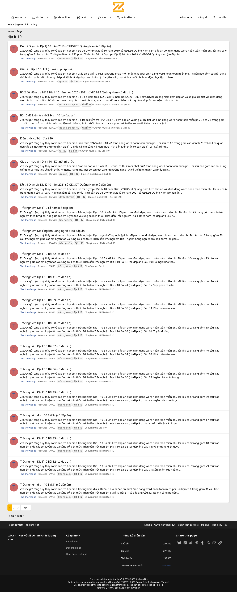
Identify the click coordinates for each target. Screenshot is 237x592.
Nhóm (84, 17)
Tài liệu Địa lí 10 (101, 150)
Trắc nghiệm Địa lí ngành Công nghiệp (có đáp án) (53, 231)
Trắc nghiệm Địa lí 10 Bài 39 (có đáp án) (45, 300)
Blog (104, 17)
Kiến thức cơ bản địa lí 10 (36, 138)
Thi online (64, 17)
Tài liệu (40, 17)
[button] (25, 17)
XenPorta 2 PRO (104, 587)
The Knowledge (28, 58)
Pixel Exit (88, 584)
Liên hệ (148, 524)
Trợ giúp (205, 524)
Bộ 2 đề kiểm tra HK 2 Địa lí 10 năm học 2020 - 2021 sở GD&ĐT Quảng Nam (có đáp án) (76, 92)
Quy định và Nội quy (164, 524)
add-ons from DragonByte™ (109, 582)
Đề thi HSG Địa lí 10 (108, 58)
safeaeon (166, 565)
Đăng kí (35, 24)
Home (18, 17)
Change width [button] (16, 524)
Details (165, 582)
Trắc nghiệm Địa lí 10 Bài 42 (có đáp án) (45, 254)
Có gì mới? (73, 535)
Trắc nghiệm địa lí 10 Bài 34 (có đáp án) (45, 415)
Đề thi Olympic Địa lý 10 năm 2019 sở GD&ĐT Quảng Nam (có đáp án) (65, 46)
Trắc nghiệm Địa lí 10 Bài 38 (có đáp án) (45, 323)
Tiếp (24, 507)
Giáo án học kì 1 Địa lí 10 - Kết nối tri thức (47, 161)
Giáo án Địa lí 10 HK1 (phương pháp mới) (46, 69)
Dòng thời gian (74, 547)
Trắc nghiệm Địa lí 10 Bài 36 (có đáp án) (45, 369)
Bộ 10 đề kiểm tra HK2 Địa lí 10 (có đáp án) (47, 115)
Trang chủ (217, 524)
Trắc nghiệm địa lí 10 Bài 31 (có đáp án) (45, 484)
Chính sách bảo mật (188, 524)
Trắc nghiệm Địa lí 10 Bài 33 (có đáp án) (45, 438)
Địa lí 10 (103, 427)
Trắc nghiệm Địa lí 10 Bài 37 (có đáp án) (45, 346)
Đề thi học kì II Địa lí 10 (118, 104)
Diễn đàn (126, 17)
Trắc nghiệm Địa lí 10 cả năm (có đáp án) (46, 208)
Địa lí (101, 266)
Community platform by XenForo (119, 579)
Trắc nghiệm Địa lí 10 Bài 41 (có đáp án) (45, 277)
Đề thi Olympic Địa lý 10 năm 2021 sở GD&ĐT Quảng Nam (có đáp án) (65, 184)
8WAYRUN (136, 587)
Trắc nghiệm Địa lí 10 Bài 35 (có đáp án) (45, 392)
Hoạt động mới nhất (18, 24)
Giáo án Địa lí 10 (103, 81)
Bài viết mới (72, 541)
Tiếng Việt (33, 524)
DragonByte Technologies (148, 582)
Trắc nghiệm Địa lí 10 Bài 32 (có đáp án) (45, 461)
